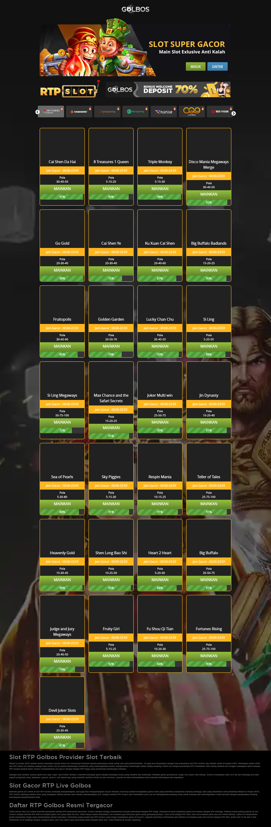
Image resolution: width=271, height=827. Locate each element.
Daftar (217, 66)
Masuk (196, 66)
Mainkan (62, 188)
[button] (233, 113)
